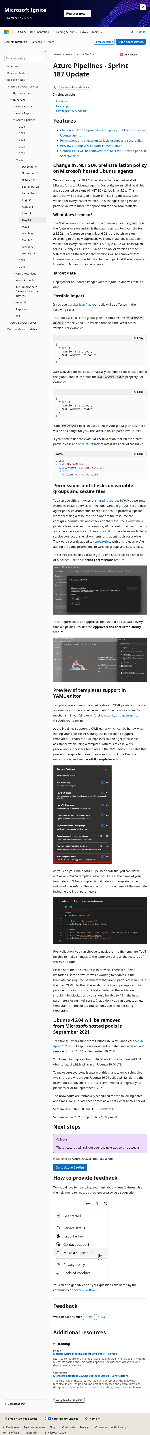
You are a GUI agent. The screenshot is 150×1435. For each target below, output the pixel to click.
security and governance (121, 715)
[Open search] (132, 32)
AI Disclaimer (11, 1427)
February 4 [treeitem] (28, 247)
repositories (101, 542)
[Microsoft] (6, 32)
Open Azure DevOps (131, 42)
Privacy (84, 1427)
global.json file (80, 305)
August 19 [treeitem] (28, 200)
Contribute (68, 1427)
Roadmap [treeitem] (13, 66)
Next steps (62, 106)
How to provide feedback (71, 111)
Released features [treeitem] (18, 73)
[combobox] (25, 58)
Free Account (104, 42)
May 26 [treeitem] (26, 220)
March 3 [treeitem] (27, 240)
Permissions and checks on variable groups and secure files (101, 141)
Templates (60, 705)
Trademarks (30, 1432)
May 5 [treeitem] (25, 226)
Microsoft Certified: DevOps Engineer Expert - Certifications (90, 1376)
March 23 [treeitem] (27, 233)
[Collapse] (45, 51)
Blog (52, 1427)
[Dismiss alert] (143, 7)
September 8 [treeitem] (30, 193)
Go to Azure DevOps (70, 1167)
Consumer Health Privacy (110, 1427)
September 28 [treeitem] (30, 186)
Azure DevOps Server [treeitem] (23, 322)
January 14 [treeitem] (28, 253)
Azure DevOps (85, 54)
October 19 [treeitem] (28, 180)
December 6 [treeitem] (29, 166)
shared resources (107, 501)
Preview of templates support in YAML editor (91, 146)
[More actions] (144, 54)
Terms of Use (11, 1432)
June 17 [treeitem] (26, 213)
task (89, 444)
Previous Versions (34, 1427)
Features (61, 101)
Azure (68, 54)
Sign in (141, 31)
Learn (57, 54)
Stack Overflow (84, 1290)
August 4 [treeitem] (27, 206)
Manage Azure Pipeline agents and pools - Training (85, 1353)
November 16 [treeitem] (30, 173)
